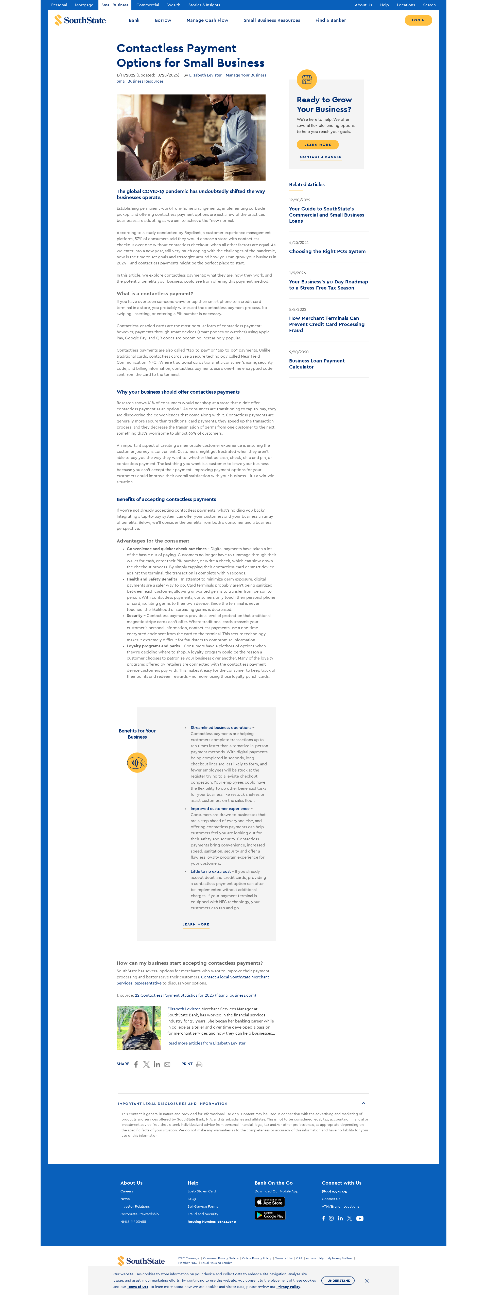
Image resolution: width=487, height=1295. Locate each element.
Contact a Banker (321, 156)
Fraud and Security (203, 1214)
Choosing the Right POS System (327, 251)
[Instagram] (333, 1218)
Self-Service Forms (203, 1206)
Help (384, 5)
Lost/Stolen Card (202, 1191)
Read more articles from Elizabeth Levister (206, 1043)
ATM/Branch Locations (340, 1206)
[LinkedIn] (342, 1218)
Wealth (173, 5)
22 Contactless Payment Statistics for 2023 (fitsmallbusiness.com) (195, 995)
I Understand (338, 1280)
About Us (363, 5)
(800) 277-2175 (334, 1191)
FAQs (192, 1199)
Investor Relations (135, 1206)
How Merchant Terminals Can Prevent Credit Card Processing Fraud (327, 324)
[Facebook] (324, 1218)
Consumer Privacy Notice (220, 1258)
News (125, 1199)
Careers (126, 1191)
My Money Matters (339, 1258)
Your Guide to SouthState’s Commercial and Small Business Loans (326, 215)
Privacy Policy (288, 1286)
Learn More (196, 924)
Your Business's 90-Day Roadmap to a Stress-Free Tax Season (328, 285)
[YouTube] (361, 1218)
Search (429, 5)
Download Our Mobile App (276, 1191)
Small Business (114, 5)
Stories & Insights (204, 5)
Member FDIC (187, 1262)
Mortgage (84, 5)
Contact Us (331, 1199)
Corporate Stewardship (139, 1214)
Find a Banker (331, 20)
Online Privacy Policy (256, 1258)
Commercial (147, 5)
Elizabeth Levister (205, 75)
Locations (406, 5)
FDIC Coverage (188, 1258)
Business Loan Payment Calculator (317, 364)
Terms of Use (283, 1258)
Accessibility (315, 1258)
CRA (299, 1258)
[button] (243, 1104)
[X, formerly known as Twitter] (351, 1218)
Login (418, 20)
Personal (59, 5)
